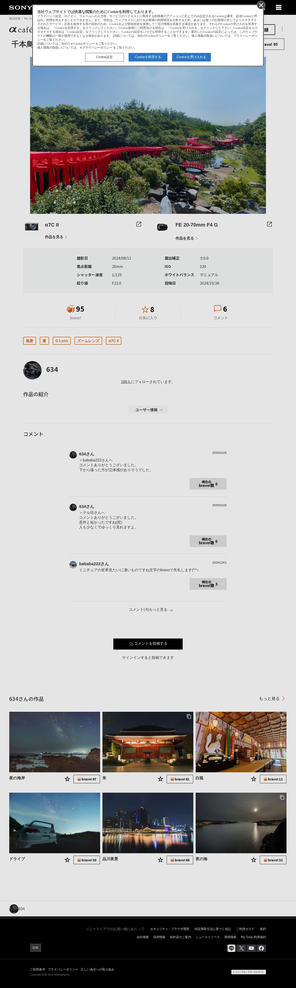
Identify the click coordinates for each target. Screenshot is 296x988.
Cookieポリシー (84, 43)
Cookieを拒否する (148, 57)
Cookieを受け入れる (191, 57)
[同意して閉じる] (261, 5)
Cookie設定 (104, 57)
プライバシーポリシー (97, 47)
